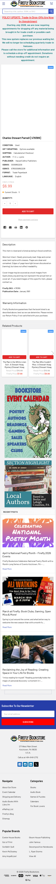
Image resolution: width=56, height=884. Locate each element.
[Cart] (52, 4)
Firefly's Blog (8, 814)
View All (32, 856)
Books (33, 787)
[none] (28, 99)
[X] (36, 764)
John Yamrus (34, 842)
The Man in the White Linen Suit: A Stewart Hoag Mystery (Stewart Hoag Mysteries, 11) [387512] (14, 366)
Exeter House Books (11, 837)
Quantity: (7, 198)
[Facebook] (4, 227)
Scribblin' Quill (8, 847)
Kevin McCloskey (9, 851)
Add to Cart (14, 357)
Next (52, 353)
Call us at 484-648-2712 (28, 757)
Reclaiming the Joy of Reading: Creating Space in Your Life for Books (25, 671)
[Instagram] (25, 764)
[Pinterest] (26, 227)
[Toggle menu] (3, 3)
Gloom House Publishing (39, 837)
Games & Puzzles (37, 796)
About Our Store (9, 787)
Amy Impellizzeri (9, 856)
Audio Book (35, 792)
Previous (3, 353)
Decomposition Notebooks (41, 847)
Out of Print (7, 842)
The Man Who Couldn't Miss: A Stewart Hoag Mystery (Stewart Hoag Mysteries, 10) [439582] (42, 366)
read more (7, 569)
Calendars (34, 801)
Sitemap (6, 818)
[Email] (10, 227)
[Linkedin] (21, 227)
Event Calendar (8, 792)
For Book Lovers (37, 806)
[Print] (15, 227)
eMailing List (7, 809)
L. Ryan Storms (35, 851)
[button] (28, 421)
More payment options (28, 219)
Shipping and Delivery (11, 796)
